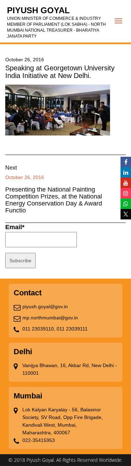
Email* (14, 227)
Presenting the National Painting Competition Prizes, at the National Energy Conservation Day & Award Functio (53, 200)
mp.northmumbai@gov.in (50, 317)
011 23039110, (38, 329)
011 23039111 (72, 329)
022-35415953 (38, 440)
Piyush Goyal (56, 22)
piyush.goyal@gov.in (45, 306)
